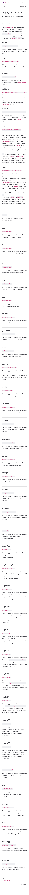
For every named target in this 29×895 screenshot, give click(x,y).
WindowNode (22, 82)
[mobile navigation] (26, 2)
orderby (18, 145)
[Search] (22, 2)
